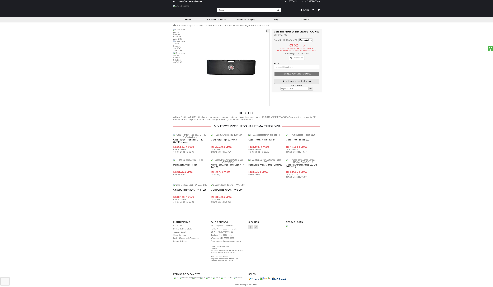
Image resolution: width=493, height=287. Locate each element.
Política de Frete (180, 241)
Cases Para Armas (215, 25)
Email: (277, 64)
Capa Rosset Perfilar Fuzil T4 (261, 140)
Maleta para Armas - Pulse (185, 165)
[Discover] (238, 278)
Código (277, 35)
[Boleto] (216, 278)
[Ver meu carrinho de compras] (313, 10)
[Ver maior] (267, 30)
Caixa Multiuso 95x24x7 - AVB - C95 (189, 190)
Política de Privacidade (182, 229)
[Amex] (209, 278)
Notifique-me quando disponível (297, 74)
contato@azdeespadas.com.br (190, 1)
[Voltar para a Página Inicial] (174, 25)
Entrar (305, 10)
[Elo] (202, 278)
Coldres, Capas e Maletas (191, 25)
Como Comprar (179, 235)
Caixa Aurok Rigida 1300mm (224, 140)
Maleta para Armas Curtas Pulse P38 (265, 165)
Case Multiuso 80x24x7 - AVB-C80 (227, 190)
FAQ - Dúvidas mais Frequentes (186, 238)
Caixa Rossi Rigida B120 (297, 140)
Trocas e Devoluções (181, 232)
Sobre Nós (177, 226)
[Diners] (196, 278)
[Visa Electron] (227, 278)
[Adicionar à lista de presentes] (296, 81)
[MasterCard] (186, 278)
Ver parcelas (297, 58)
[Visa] (176, 278)
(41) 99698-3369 (312, 1)
